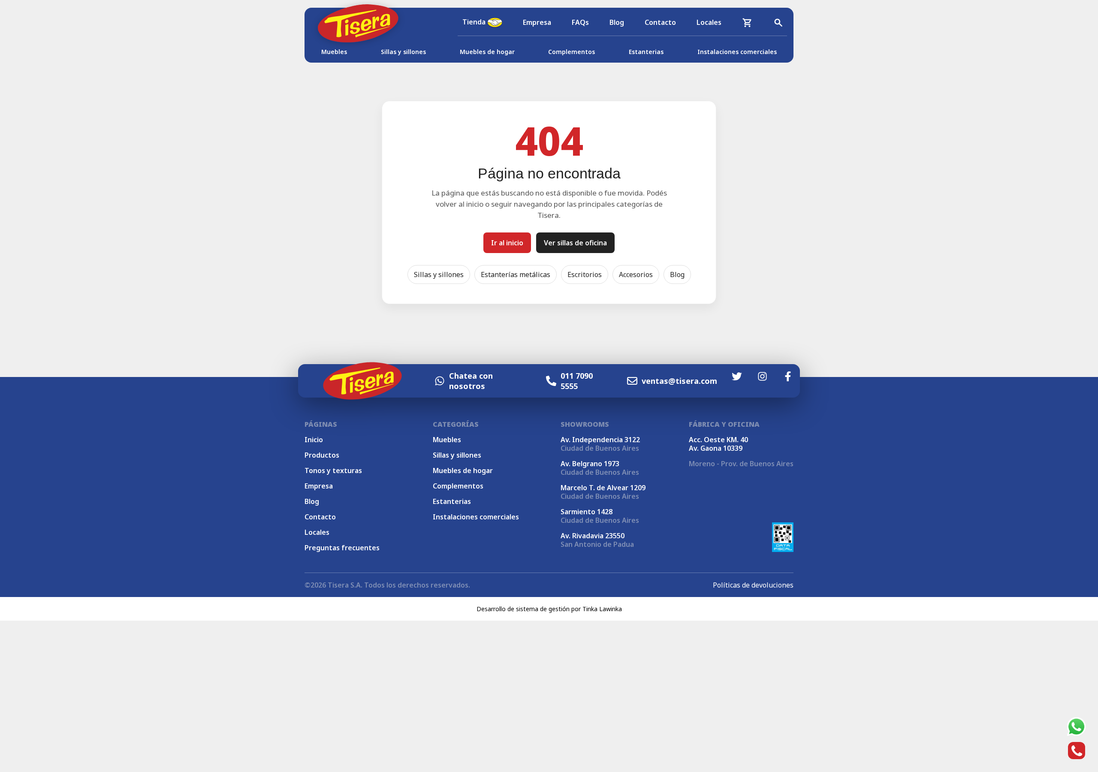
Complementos (571, 52)
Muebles (334, 52)
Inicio (314, 439)
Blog (616, 22)
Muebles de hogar (487, 52)
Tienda (474, 22)
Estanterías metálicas (515, 274)
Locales (709, 22)
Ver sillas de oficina (575, 242)
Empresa (537, 22)
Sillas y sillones (403, 52)
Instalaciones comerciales (737, 52)
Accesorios (636, 274)
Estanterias (646, 52)
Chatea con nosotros (471, 381)
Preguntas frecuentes (342, 547)
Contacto (660, 22)
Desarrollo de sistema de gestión (523, 609)
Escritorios (584, 274)
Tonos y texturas (333, 470)
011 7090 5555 (577, 381)
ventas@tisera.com (679, 381)
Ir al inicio (507, 242)
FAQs (580, 22)
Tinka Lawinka (602, 609)
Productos (322, 455)
